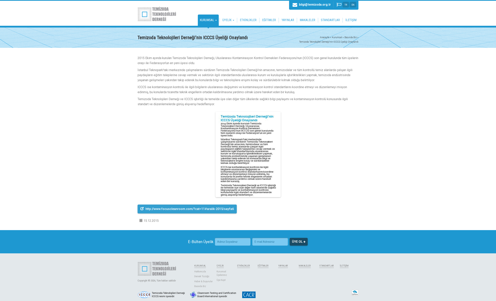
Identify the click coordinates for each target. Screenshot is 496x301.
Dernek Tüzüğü (201, 276)
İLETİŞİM (350, 20)
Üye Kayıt (221, 280)
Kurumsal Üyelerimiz (222, 273)
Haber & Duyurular (203, 281)
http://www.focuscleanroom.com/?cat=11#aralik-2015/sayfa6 (190, 209)
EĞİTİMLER (269, 20)
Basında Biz (200, 286)
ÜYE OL (297, 241)
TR (345, 4)
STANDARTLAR (330, 20)
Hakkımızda (200, 271)
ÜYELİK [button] (227, 20)
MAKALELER (307, 20)
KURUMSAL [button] (207, 20)
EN (353, 4)
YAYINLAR (288, 20)
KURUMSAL (200, 265)
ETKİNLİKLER (248, 20)
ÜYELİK (220, 265)
